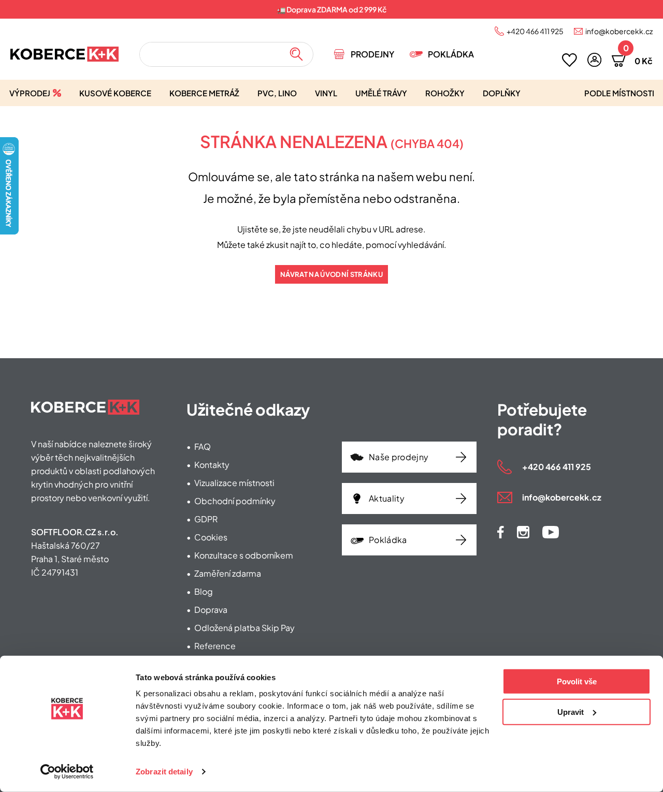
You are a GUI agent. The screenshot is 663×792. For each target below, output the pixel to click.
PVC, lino (277, 93)
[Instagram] (523, 532)
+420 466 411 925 (535, 31)
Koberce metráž (204, 93)
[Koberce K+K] (64, 54)
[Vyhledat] (296, 54)
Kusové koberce (115, 93)
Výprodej (29, 93)
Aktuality (387, 498)
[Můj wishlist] (569, 60)
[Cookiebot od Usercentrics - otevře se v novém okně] (67, 772)
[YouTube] (550, 532)
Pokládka (451, 54)
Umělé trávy (381, 93)
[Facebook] (500, 532)
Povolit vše (577, 681)
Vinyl (326, 93)
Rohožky (445, 93)
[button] (594, 60)
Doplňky (502, 93)
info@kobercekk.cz (619, 31)
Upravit (570, 711)
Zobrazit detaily (164, 771)
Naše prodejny (398, 456)
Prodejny (372, 54)
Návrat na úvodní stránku (331, 274)
